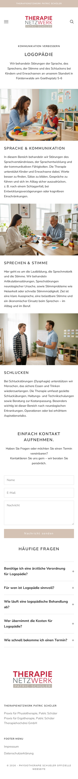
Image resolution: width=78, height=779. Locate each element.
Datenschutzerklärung (19, 753)
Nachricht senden (39, 533)
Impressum (11, 747)
